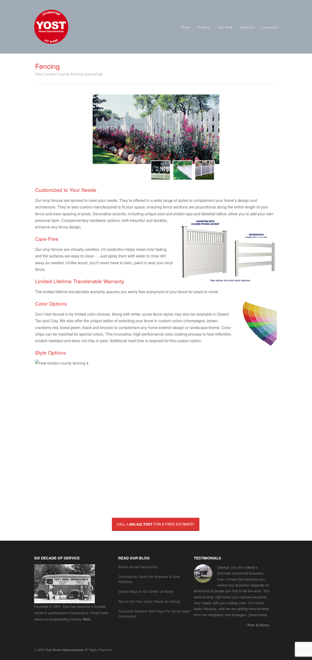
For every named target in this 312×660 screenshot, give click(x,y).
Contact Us (270, 27)
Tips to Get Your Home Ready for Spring (149, 601)
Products (203, 27)
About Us (247, 27)
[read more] (257, 614)
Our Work (225, 27)
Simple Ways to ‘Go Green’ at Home (145, 591)
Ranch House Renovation (138, 566)
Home (185, 27)
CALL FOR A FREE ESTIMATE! (156, 524)
